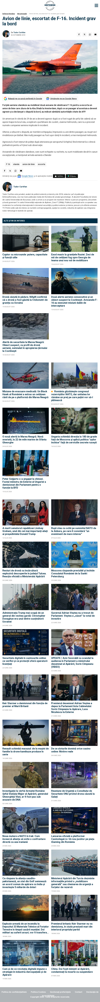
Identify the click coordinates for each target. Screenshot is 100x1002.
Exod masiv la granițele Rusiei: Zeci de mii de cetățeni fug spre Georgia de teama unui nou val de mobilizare (72, 257)
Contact (78, 992)
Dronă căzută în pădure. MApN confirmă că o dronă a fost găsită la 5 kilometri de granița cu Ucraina (25, 299)
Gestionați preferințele (60, 992)
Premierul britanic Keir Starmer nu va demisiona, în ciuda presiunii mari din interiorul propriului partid (71, 926)
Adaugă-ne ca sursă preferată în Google (25, 98)
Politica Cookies (38, 992)
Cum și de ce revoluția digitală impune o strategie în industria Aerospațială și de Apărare (24, 971)
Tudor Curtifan (19, 32)
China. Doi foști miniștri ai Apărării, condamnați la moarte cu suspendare (72, 970)
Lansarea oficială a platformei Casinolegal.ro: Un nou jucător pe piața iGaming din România (72, 839)
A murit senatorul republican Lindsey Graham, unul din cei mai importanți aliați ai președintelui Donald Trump (25, 531)
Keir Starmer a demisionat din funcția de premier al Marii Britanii (24, 705)
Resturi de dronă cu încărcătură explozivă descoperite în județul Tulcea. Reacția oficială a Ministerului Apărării (24, 573)
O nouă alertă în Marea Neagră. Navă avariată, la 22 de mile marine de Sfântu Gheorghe (24, 439)
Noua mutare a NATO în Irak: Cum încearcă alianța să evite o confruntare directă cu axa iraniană (23, 839)
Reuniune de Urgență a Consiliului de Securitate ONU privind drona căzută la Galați (73, 793)
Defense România (8, 14)
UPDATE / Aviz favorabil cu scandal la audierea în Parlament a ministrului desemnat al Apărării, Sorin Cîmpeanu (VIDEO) (72, 662)
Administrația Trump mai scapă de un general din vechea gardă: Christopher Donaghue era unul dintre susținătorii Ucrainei (23, 617)
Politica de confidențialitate (14, 992)
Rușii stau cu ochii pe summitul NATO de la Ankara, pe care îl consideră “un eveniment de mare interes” (73, 531)
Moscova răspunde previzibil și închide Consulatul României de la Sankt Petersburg (73, 573)
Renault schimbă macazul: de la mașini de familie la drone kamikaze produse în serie (25, 751)
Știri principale (22, 14)
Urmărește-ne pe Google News (63, 98)
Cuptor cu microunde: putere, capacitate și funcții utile (24, 256)
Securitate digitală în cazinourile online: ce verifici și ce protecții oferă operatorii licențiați (24, 661)
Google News (27, 176)
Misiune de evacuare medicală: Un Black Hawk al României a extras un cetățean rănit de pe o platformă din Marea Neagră (25, 394)
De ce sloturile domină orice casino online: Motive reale (70, 750)
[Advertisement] (74, 336)
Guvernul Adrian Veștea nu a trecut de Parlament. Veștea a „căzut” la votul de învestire (73, 615)
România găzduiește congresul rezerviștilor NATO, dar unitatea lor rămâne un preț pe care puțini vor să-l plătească (72, 396)
